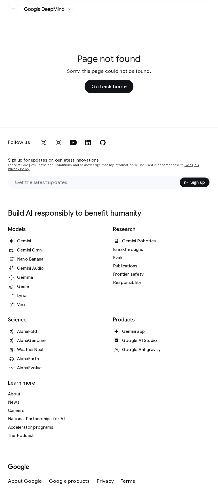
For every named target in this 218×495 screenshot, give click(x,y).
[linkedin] (88, 142)
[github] (103, 142)
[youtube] (73, 142)
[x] (44, 142)
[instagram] (58, 142)
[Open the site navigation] (13, 9)
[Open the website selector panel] (69, 9)
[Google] (18, 467)
